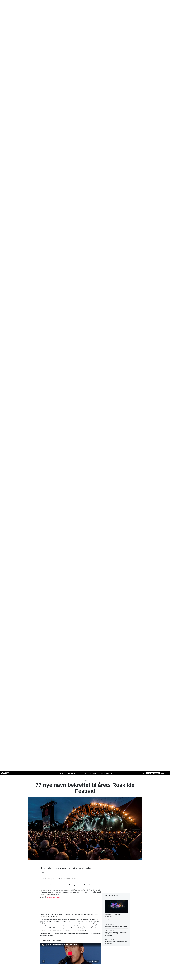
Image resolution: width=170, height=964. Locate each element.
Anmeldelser (71, 773)
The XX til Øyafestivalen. (54, 897)
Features (83, 773)
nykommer (93, 773)
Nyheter (60, 773)
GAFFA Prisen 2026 (106, 773)
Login (163, 773)
